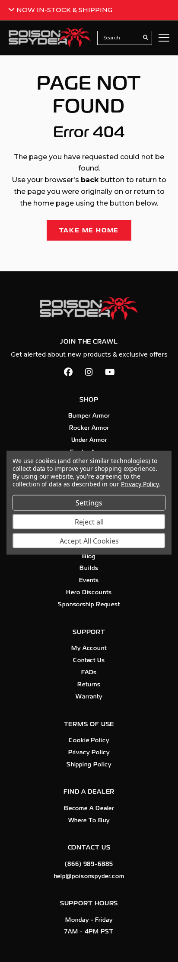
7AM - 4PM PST (89, 931)
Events (89, 580)
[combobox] (120, 37)
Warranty (89, 696)
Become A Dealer (89, 808)
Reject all (89, 521)
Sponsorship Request (89, 604)
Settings (89, 502)
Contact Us (89, 660)
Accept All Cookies (89, 540)
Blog (89, 556)
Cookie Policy (89, 740)
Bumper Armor (89, 415)
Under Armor (89, 440)
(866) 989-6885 (89, 864)
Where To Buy (89, 820)
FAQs (89, 672)
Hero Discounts (89, 592)
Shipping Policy (89, 764)
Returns (88, 684)
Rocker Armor (89, 428)
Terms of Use (89, 724)
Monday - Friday (89, 920)
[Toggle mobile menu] (164, 38)
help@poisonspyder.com (89, 876)
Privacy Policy (89, 752)
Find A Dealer (89, 791)
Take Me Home (89, 230)
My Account (89, 648)
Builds (88, 568)
